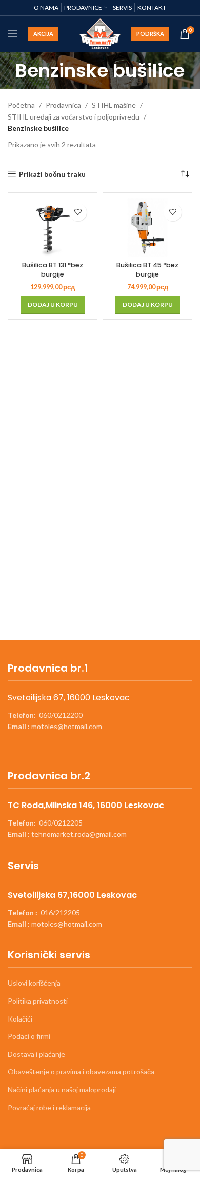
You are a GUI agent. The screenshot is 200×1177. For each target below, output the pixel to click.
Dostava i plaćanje (36, 1054)
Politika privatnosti (38, 1000)
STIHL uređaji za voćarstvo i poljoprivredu (73, 116)
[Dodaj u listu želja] (78, 212)
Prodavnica (63, 105)
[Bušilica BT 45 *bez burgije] (147, 227)
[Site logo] (100, 33)
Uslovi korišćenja (34, 982)
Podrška (150, 33)
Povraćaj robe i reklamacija (49, 1107)
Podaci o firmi (29, 1036)
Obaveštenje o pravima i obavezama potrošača (81, 1071)
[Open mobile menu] (13, 34)
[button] (53, 305)
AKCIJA (43, 33)
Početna (21, 105)
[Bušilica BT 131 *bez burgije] (52, 227)
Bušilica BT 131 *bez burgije (52, 270)
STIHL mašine (114, 105)
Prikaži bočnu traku (52, 174)
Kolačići (20, 1018)
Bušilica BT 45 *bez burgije (147, 270)
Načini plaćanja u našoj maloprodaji (62, 1089)
